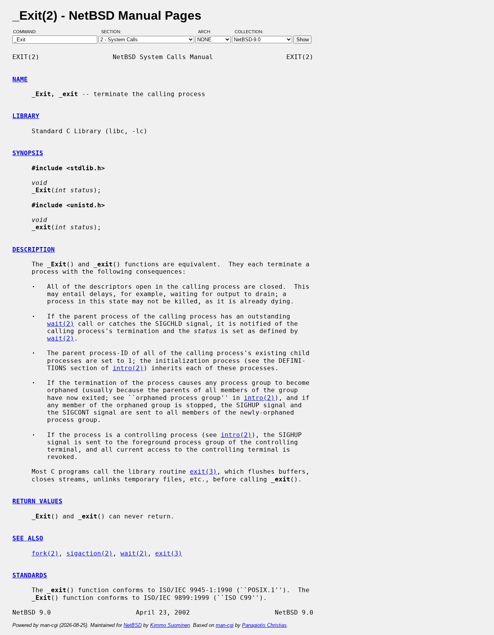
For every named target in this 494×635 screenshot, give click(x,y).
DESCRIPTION (33, 249)
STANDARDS (29, 575)
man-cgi (224, 625)
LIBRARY (25, 116)
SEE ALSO (27, 538)
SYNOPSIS (27, 153)
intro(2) (128, 368)
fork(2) (45, 553)
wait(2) (60, 323)
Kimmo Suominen (170, 625)
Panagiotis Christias (264, 625)
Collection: (249, 32)
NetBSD (133, 625)
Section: (113, 32)
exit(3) (203, 471)
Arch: (208, 32)
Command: (27, 32)
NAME (20, 79)
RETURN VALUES (37, 501)
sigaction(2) (89, 553)
